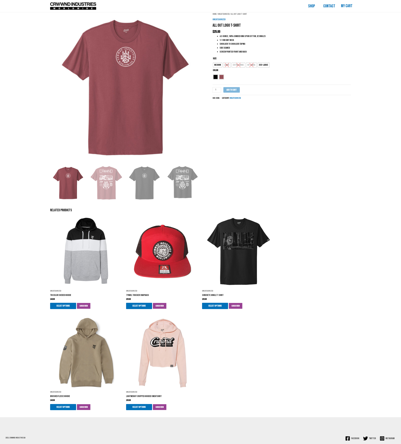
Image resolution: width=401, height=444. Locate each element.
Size (214, 58)
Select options (63, 305)
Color (215, 70)
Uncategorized (223, 14)
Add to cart (232, 89)
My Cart (346, 5)
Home (214, 14)
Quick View (84, 306)
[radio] (217, 65)
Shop (311, 6)
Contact (329, 6)
